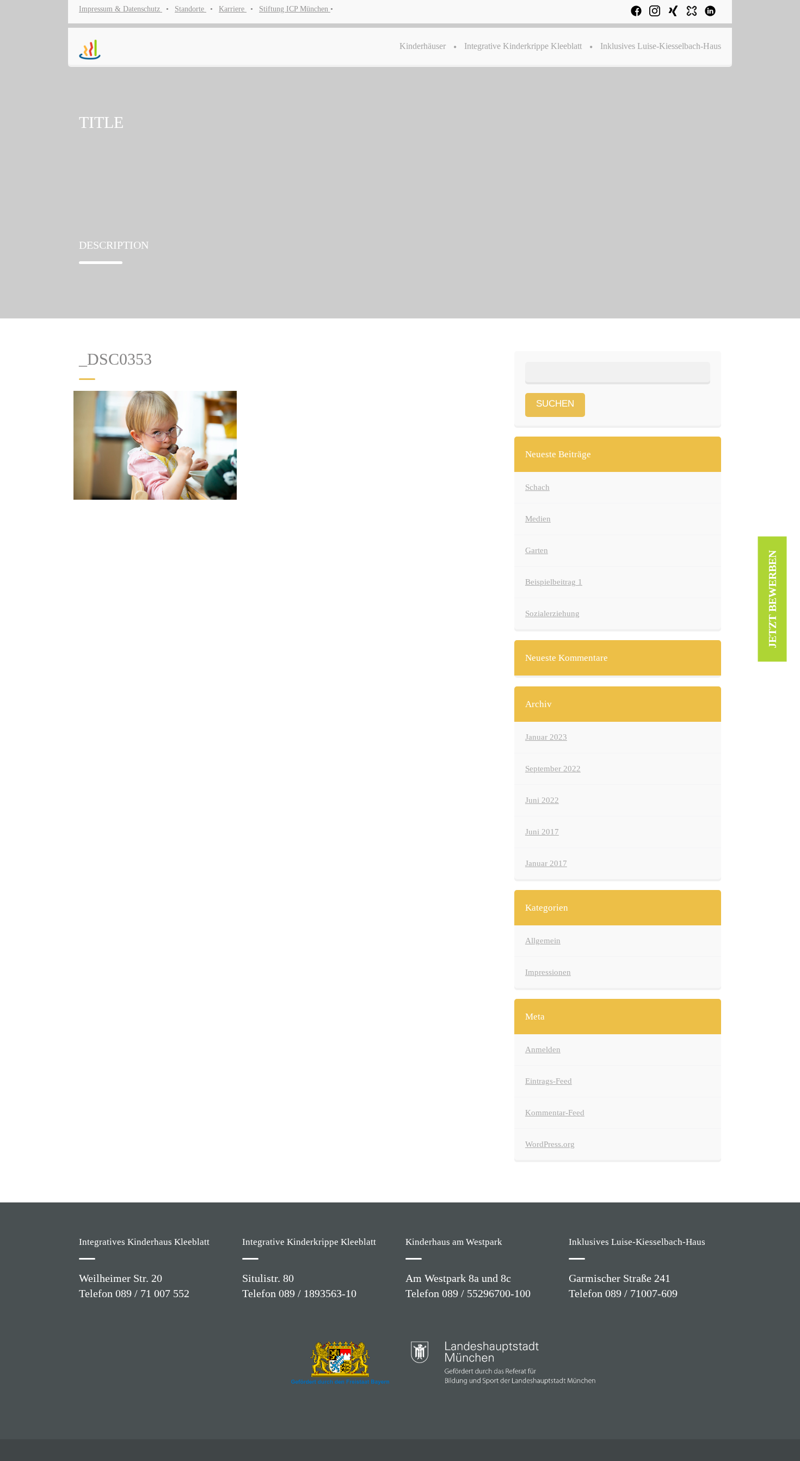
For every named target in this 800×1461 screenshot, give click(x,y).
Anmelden (543, 1049)
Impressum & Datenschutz (120, 9)
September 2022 (553, 768)
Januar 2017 (546, 863)
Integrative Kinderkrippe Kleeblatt (523, 46)
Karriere (233, 9)
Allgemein (543, 940)
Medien (538, 518)
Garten (536, 550)
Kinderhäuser (422, 46)
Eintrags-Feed (548, 1081)
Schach (537, 487)
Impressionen (548, 972)
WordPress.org (550, 1144)
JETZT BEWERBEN (772, 599)
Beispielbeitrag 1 (553, 582)
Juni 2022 (542, 800)
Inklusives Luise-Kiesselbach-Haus (660, 46)
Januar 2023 (546, 737)
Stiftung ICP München (294, 9)
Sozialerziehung (552, 613)
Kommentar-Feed (554, 1112)
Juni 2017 (542, 831)
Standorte (190, 9)
